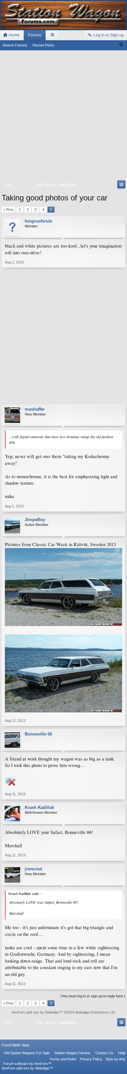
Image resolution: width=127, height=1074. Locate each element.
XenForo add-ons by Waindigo (35, 1012)
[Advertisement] (63, 116)
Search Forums (15, 45)
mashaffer (35, 409)
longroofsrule (38, 221)
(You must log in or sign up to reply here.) (93, 996)
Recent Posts (43, 45)
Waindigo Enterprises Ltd (95, 1012)
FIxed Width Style (15, 1045)
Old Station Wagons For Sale (26, 1053)
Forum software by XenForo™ (27, 1064)
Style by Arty (115, 1059)
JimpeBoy (35, 519)
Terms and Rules (63, 1059)
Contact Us (104, 1053)
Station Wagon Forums (72, 1053)
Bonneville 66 (38, 734)
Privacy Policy (91, 1059)
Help (121, 1053)
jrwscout (33, 868)
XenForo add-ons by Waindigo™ (27, 1068)
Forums (34, 35)
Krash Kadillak (39, 807)
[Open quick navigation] (121, 184)
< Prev (8, 209)
